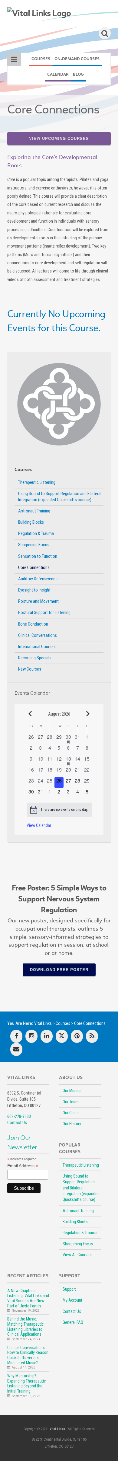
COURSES (40, 58)
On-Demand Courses (77, 58)
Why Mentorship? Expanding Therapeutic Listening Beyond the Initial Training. (26, 1383)
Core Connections (34, 567)
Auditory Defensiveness (39, 578)
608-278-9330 (19, 1116)
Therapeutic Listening (36, 482)
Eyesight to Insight (34, 590)
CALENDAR (58, 74)
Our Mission (73, 1090)
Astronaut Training (34, 511)
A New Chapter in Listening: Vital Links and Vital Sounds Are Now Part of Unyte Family (28, 1298)
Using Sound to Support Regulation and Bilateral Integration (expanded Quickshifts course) (59, 496)
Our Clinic (70, 1112)
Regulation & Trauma (36, 533)
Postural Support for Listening (44, 612)
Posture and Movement (38, 601)
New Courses (29, 669)
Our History (72, 1123)
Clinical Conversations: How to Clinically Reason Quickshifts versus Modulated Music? (27, 1355)
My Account (72, 1300)
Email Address (22, 1166)
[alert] (59, 810)
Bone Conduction (33, 624)
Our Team (71, 1101)
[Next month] (88, 713)
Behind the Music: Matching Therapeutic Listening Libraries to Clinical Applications (25, 1327)
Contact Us (17, 1122)
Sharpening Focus (33, 544)
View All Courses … (79, 1254)
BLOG (78, 74)
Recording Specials (34, 658)
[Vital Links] (39, 13)
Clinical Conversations (37, 635)
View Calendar (39, 825)
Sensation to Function (37, 556)
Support (69, 1289)
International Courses (37, 646)
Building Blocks (31, 522)
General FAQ (73, 1322)
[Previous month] (30, 713)
